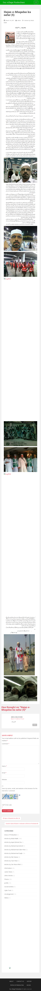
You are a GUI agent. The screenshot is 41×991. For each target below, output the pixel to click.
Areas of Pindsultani (10, 835)
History (29, 981)
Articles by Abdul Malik (11, 838)
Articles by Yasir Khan (11, 861)
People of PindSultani (17, 985)
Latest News (8, 872)
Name (4, 766)
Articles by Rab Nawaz (11, 857)
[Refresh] (20, 795)
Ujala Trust (7, 890)
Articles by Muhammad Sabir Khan (15, 850)
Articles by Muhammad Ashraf (13, 846)
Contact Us (20, 981)
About (11, 981)
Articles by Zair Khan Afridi (12, 864)
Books (29, 985)
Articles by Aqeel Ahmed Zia (13, 842)
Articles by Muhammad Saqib (13, 853)
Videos (6, 898)
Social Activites (9, 887)
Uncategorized (8, 894)
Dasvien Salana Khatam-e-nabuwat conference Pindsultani (21, 823)
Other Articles (8, 875)
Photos (6, 879)
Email (4, 773)
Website (4, 779)
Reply (34, 725)
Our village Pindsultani (14, 2)
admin (19, 20)
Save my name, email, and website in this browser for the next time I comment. (19, 790)
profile (6, 883)
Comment (5, 744)
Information (8, 868)
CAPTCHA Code (7, 805)
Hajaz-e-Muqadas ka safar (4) (12, 818)
